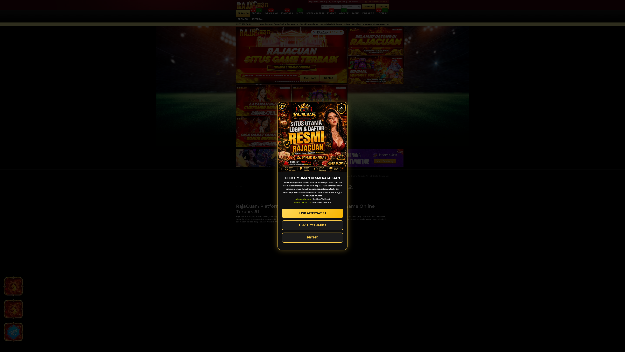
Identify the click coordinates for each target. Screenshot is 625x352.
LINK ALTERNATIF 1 (312, 213)
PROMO (312, 237)
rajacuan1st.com (303, 199)
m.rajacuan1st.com (303, 202)
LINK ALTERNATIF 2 (312, 225)
